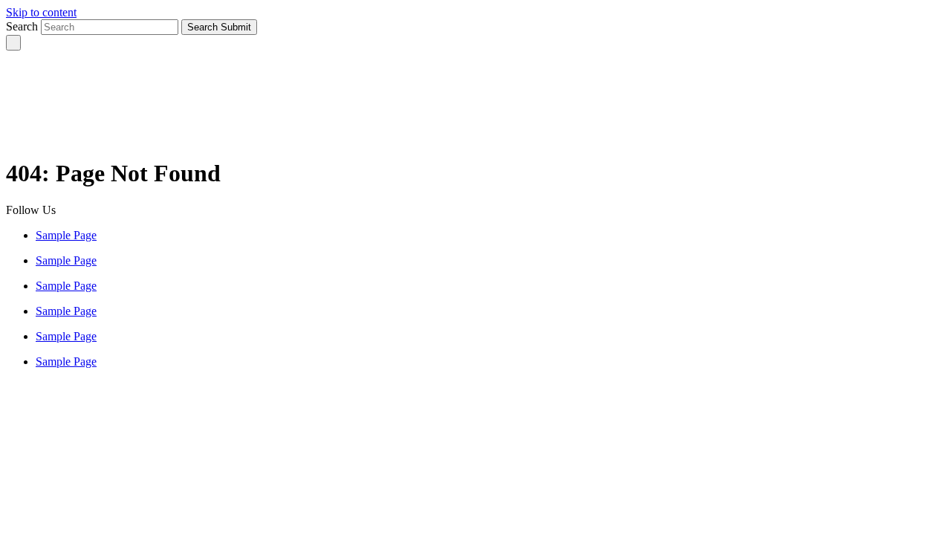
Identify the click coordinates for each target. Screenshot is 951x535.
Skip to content (41, 12)
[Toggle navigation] (13, 43)
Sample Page (66, 235)
